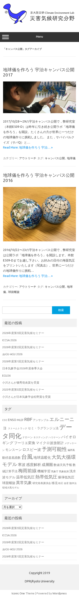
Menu (39, 36)
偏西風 (71, 450)
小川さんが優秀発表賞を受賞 (20, 382)
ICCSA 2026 (9, 340)
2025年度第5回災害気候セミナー (23, 389)
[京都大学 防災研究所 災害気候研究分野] (39, 23)
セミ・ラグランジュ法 (43, 428)
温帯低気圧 (25, 477)
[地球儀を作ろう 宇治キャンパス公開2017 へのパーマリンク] (39, 112)
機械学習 (43, 471)
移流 (55, 483)
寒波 (21, 464)
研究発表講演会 (41, 483)
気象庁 (54, 471)
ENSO (12, 420)
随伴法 (73, 483)
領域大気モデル (10, 487)
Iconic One (18, 593)
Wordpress (59, 593)
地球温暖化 (42, 457)
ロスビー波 (31, 450)
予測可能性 (54, 449)
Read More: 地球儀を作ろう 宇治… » (28, 147)
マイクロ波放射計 (50, 443)
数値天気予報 (63, 465)
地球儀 (71, 158)
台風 (27, 456)
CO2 (4, 420)
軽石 (60, 483)
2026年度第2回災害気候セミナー (23, 347)
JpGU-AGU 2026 (12, 354)
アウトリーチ (27, 158)
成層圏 (47, 465)
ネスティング (40, 437)
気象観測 (64, 471)
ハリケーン (54, 437)
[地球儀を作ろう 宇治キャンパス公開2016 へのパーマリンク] (39, 240)
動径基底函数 (11, 457)
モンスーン (13, 450)
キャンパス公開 (55, 158)
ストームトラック (17, 428)
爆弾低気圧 (66, 477)
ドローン (27, 437)
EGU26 (6, 375)
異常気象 (24, 482)
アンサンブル (41, 419)
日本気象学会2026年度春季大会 (22, 368)
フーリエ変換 (24, 443)
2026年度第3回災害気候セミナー (23, 332)
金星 (66, 483)
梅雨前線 (27, 470)
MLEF (20, 419)
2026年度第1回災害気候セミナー (23, 361)
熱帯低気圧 (46, 476)
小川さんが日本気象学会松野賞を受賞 (26, 396)
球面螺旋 (14, 291)
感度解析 (33, 464)
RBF (28, 419)
